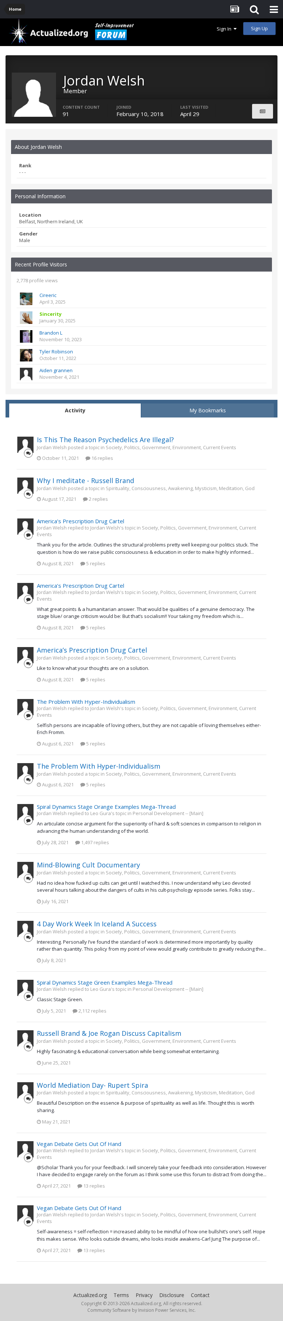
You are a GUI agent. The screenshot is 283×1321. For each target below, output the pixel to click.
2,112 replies (91, 1010)
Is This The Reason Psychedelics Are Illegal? (105, 439)
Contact (200, 1295)
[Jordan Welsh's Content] (262, 111)
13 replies (93, 1185)
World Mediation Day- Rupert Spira (92, 1085)
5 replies (95, 563)
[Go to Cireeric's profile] (26, 299)
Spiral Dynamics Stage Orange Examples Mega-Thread (106, 806)
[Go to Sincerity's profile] (26, 317)
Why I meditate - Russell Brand (85, 480)
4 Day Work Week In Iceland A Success (97, 923)
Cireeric (47, 295)
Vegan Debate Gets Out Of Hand (79, 1143)
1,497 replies (94, 842)
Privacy (144, 1295)
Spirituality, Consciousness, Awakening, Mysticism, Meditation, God (180, 488)
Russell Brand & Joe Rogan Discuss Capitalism (109, 1033)
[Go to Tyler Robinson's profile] (26, 355)
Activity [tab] (75, 410)
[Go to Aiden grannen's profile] (26, 374)
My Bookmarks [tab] (207, 410)
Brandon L (50, 332)
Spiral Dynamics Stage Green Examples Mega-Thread (104, 982)
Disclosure (171, 1295)
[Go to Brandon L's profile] (26, 336)
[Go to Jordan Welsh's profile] (25, 445)
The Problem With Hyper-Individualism (86, 701)
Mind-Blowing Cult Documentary (88, 864)
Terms (121, 1295)
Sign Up (259, 28)
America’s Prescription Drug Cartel (80, 521)
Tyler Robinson (56, 351)
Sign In (225, 28)
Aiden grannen (56, 370)
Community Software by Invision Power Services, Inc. (141, 1310)
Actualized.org (90, 1295)
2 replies (98, 499)
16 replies (101, 458)
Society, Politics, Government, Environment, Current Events (171, 447)
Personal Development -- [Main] (168, 813)
